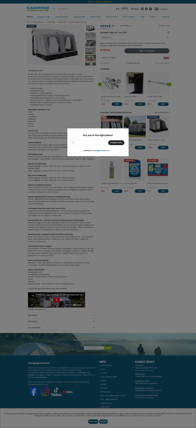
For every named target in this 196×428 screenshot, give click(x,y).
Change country (116, 142)
